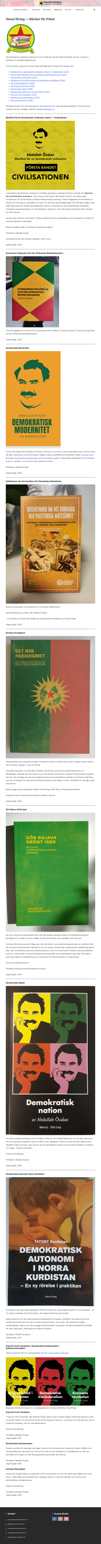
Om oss (68, 10)
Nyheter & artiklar (20, 10)
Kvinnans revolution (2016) (22, 100)
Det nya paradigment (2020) (23, 83)
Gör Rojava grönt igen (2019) (23, 86)
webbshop (46, 106)
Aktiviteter (47, 10)
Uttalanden (36, 10)
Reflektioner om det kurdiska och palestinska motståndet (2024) (38, 80)
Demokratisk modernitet (58, 1353)
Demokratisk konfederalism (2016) (25, 98)
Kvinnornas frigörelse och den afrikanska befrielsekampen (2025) (38, 75)
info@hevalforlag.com (45, 109)
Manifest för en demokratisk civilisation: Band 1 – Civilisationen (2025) (40, 72)
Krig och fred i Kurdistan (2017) (24, 95)
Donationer (80, 10)
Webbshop (58, 10)
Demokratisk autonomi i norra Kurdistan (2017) (30, 92)
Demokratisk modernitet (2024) (24, 78)
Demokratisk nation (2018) (22, 89)
